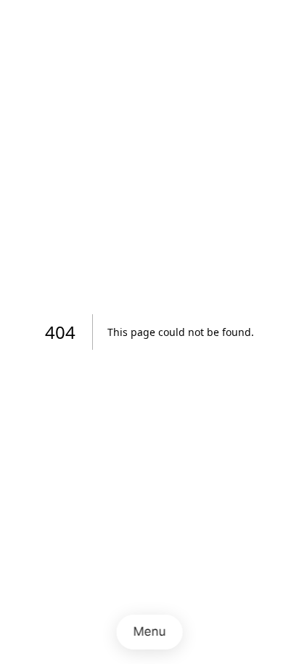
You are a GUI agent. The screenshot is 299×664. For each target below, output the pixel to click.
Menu (150, 631)
